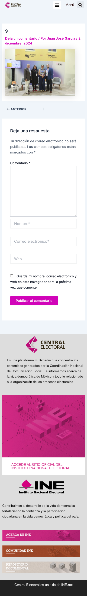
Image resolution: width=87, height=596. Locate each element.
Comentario (20, 163)
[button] (57, 5)
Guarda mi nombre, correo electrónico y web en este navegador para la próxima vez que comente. (43, 281)
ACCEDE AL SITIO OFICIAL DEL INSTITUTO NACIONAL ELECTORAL (40, 466)
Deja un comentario (21, 38)
